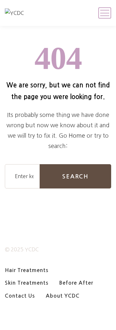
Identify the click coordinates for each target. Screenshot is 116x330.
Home (77, 136)
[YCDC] (14, 13)
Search (75, 176)
